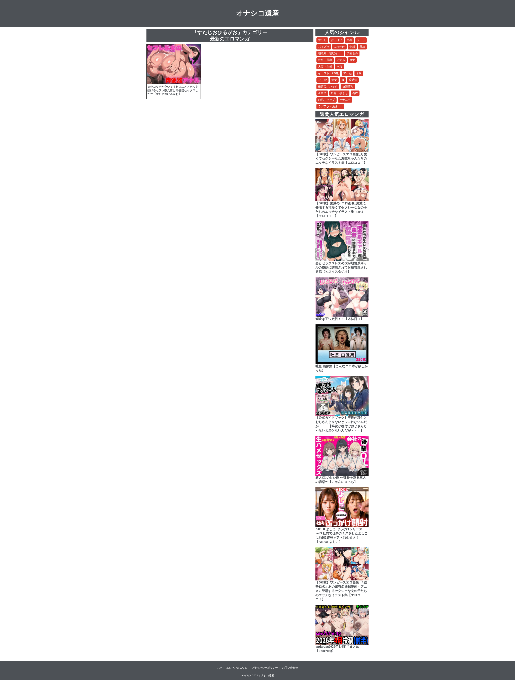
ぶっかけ (339, 46)
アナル (341, 60)
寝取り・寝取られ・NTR (333, 53)
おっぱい (336, 40)
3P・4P (322, 79)
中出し (322, 40)
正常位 (322, 93)
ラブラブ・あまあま (330, 106)
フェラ (361, 40)
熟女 (334, 79)
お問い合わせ (290, 667)
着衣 (355, 93)
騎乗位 (353, 79)
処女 (352, 60)
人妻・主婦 (325, 66)
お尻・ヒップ (326, 99)
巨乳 (349, 40)
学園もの (352, 53)
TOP (219, 667)
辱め (362, 46)
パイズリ (323, 46)
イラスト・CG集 (328, 73)
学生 (359, 73)
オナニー (345, 99)
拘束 (339, 66)
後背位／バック (328, 86)
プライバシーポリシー (265, 667)
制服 (352, 46)
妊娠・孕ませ (339, 93)
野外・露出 (325, 60)
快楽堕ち (347, 86)
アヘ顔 (347, 73)
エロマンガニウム (236, 667)
